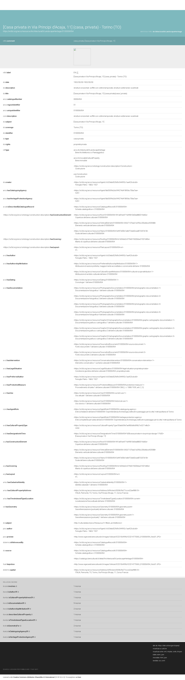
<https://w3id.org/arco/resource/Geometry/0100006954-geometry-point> (103, 508)
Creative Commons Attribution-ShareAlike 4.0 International (33, 677)
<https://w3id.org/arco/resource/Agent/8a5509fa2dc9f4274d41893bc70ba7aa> (106, 191)
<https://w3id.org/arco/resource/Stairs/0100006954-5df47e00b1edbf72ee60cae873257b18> (111, 232)
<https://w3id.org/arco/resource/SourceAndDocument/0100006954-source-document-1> (110, 345)
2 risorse (77, 609)
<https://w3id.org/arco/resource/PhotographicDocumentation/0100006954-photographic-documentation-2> (117, 297)
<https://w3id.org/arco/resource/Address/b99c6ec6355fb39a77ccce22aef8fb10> (106, 491)
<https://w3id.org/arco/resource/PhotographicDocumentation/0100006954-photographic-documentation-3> (117, 305)
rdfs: (9, 41)
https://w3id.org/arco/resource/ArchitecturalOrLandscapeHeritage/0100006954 (38, 31)
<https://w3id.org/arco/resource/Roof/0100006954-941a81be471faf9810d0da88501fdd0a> (111, 216)
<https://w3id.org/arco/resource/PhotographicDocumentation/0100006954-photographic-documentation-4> (117, 313)
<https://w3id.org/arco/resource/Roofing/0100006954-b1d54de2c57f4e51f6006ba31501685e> (112, 240)
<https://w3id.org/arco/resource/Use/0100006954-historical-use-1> (101, 402)
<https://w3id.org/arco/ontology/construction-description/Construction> (103, 167)
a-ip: (15, 442)
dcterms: (13, 542)
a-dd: (15, 425)
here (79, 677)
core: (10, 116)
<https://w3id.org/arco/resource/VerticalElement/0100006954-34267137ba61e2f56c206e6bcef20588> (115, 224)
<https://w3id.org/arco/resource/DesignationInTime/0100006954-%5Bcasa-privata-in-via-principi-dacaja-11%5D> (119, 435)
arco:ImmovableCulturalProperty (87, 159)
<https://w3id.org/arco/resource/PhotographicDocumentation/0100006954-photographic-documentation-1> (117, 289)
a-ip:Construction (80, 175)
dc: (6, 82)
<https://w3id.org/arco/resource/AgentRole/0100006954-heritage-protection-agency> (128, 418)
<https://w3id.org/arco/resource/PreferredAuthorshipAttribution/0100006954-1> (112, 265)
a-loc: (14, 482)
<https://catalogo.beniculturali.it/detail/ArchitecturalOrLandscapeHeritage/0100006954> (108, 559)
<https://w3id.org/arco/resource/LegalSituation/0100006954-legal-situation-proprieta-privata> (111, 370)
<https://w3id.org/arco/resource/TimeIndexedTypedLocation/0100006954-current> (107, 500)
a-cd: (9, 255)
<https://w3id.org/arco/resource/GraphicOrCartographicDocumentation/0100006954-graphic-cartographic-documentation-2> (124, 329)
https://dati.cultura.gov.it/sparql (168, 645)
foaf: (9, 564)
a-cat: (18, 207)
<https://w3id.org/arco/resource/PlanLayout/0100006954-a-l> (98, 248)
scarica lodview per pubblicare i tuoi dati (20, 669)
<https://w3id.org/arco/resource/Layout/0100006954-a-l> (97, 475)
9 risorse (77, 603)
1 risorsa (77, 586)
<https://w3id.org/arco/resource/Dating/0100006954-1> (96, 281)
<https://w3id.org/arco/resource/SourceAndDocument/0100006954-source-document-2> (110, 353)
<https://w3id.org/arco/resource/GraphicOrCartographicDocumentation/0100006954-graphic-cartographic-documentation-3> (124, 337)
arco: (12, 99)
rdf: (6, 150)
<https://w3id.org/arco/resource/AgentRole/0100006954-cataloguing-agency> (124, 410)
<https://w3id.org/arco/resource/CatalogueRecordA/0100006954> (100, 208)
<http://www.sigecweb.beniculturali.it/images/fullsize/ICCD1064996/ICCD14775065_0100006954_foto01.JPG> (117, 537)
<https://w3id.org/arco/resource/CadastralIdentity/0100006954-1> (100, 483)
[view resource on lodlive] (181, 16)
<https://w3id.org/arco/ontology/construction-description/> (37, 215)
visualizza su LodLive (160, 648)
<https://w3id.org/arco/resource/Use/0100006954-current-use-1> (100, 394)
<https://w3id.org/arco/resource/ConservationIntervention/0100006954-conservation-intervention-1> (114, 361)
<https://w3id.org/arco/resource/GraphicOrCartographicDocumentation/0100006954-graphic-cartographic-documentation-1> (124, 321)
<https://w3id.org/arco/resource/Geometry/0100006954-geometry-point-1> (104, 516)
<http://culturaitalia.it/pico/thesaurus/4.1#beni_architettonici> (98, 523)
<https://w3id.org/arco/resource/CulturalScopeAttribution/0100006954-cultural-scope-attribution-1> (114, 273)
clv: (10, 507)
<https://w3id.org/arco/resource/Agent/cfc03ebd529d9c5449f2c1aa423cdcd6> (106, 183)
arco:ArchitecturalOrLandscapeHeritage (89, 151)
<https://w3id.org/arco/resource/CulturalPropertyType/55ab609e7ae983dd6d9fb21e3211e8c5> (112, 426)
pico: (7, 529)
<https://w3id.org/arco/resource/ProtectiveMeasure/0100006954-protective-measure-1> (109, 386)
